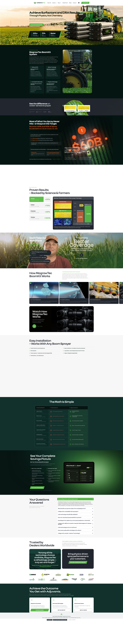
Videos (70, 2)
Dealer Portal (65, 2)
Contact (74, 2)
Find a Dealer (85, 2)
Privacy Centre (74, 617)
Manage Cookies (72, 619)
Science (53, 2)
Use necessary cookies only (60, 619)
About (59, 2)
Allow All (49, 619)
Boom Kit (49, 2)
